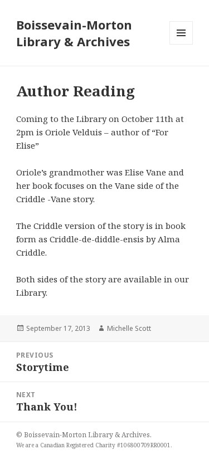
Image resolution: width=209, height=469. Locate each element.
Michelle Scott (129, 328)
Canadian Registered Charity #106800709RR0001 (105, 445)
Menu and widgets (181, 44)
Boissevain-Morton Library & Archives (74, 33)
